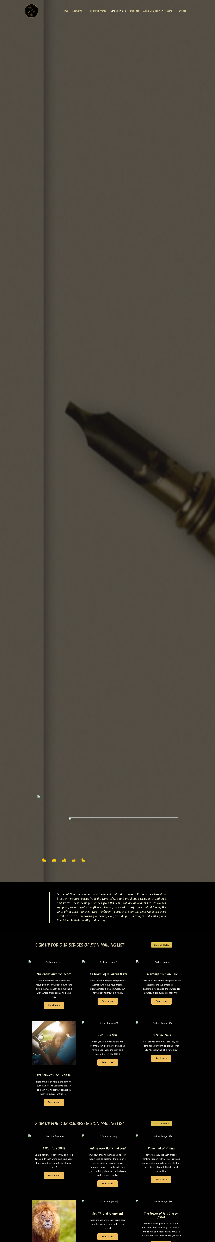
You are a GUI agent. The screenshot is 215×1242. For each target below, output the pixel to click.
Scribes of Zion (118, 11)
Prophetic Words (97, 11)
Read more (54, 1005)
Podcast (134, 11)
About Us (77, 11)
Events (182, 11)
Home (65, 11)
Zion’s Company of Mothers (157, 11)
